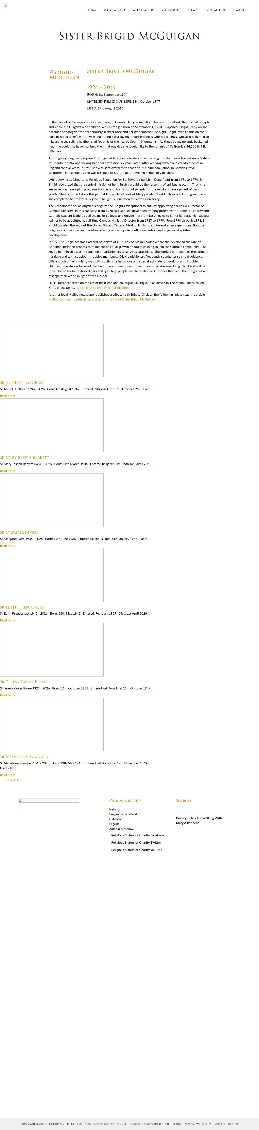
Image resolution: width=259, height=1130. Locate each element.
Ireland (114, 809)
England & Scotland (123, 814)
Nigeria (114, 824)
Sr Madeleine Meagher (24, 757)
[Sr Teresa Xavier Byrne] (52, 675)
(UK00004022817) (142, 1124)
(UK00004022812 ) (98, 1124)
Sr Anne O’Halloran (21, 383)
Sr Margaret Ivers (19, 532)
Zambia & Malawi (121, 829)
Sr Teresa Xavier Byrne (23, 682)
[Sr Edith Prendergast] (52, 600)
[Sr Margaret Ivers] (52, 526)
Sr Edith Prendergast (23, 607)
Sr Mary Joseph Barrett (24, 457)
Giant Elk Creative (226, 1124)
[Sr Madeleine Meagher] (52, 750)
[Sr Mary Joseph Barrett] (52, 451)
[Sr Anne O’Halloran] (52, 376)
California (116, 819)
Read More (7, 396)
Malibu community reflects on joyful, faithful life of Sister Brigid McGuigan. (102, 299)
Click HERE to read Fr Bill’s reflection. (103, 287)
